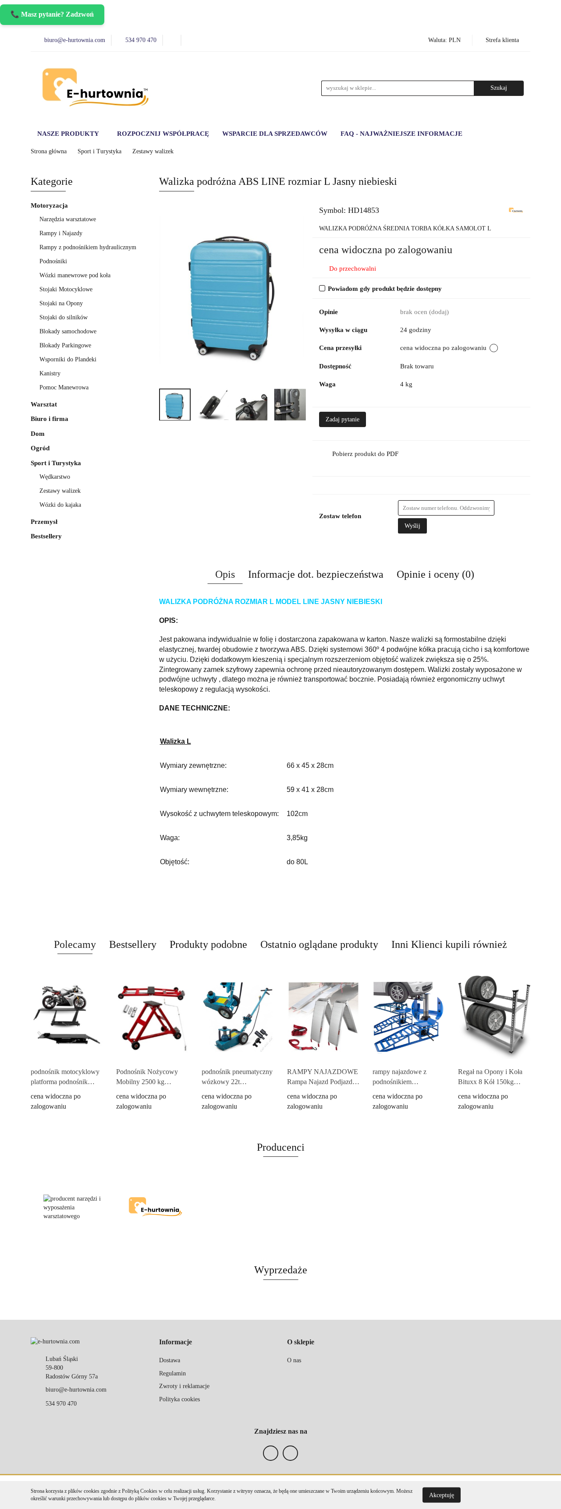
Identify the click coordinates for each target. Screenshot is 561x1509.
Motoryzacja (50, 205)
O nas (294, 1360)
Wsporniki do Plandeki (67, 359)
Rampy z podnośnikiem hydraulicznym (87, 247)
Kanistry (49, 373)
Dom (38, 433)
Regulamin (172, 1373)
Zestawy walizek (60, 491)
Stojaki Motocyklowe (65, 289)
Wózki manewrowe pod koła (74, 275)
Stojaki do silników (63, 317)
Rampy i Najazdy (61, 233)
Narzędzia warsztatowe (68, 219)
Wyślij (412, 526)
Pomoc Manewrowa (64, 387)
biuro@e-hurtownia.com (76, 1389)
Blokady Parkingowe (65, 345)
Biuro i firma (50, 418)
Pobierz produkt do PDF (365, 453)
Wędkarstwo (54, 477)
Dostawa (169, 1360)
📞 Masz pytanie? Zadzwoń (52, 14)
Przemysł (45, 521)
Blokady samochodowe (67, 331)
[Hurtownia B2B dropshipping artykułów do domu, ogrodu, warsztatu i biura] (516, 209)
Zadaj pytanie (342, 419)
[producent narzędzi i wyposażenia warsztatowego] (72, 1207)
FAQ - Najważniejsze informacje (401, 133)
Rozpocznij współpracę (163, 133)
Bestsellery (46, 536)
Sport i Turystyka (57, 462)
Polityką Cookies (139, 1491)
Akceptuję (441, 1494)
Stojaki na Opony (61, 303)
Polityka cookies (179, 1399)
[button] (175, 1342)
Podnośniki (54, 261)
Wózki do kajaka (60, 505)
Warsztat (45, 404)
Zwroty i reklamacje (184, 1386)
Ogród (41, 448)
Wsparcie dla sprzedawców (274, 133)
